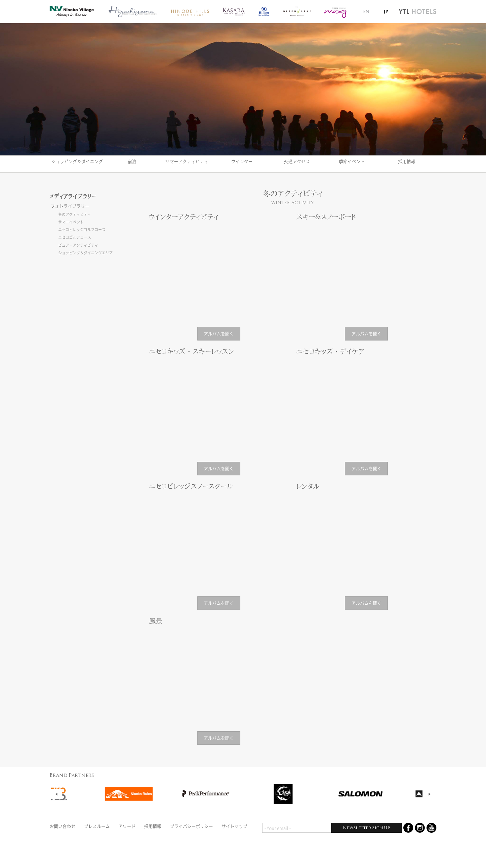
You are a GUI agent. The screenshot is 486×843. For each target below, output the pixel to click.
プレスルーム (97, 826)
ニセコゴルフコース (74, 237)
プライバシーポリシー (191, 826)
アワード (127, 826)
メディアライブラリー (73, 196)
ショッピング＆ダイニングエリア (85, 253)
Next (429, 794)
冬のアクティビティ (74, 214)
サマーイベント (71, 222)
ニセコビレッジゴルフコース (81, 229)
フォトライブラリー (70, 206)
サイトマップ (234, 826)
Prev (56, 794)
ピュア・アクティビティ (78, 245)
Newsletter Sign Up (366, 828)
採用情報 (152, 826)
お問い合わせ (62, 826)
